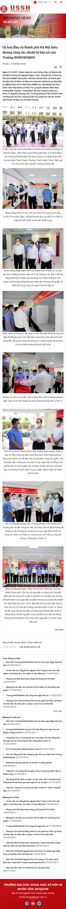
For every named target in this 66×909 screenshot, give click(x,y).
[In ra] (56, 67)
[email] (39, 903)
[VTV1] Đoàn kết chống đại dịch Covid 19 (24, 749)
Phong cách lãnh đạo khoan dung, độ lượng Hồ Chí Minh (30, 679)
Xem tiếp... (58, 711)
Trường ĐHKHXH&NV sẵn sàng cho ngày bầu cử (27, 695)
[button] (40, 2)
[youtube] (33, 903)
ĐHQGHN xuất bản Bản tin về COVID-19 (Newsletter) (29, 763)
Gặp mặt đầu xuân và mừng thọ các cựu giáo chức (28, 868)
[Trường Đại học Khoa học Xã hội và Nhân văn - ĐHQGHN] (4, 9)
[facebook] (27, 903)
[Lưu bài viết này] (61, 67)
